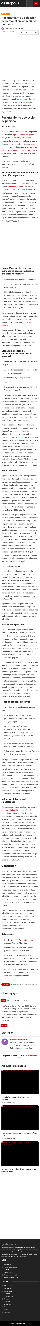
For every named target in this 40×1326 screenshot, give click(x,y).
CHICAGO (16, 1001)
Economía (7, 1294)
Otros (5, 1307)
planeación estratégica (23, 135)
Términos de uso (9, 1272)
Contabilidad (8, 1291)
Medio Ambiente (9, 1304)
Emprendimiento (9, 1296)
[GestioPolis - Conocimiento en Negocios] (8, 1244)
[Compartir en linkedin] (31, 32)
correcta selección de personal (22, 437)
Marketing (7, 1301)
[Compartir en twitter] (26, 32)
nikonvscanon (33, 1056)
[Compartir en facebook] (22, 32)
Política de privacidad (10, 1275)
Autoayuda (7, 1288)
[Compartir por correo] (36, 32)
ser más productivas (15, 187)
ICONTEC (25, 1001)
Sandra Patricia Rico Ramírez (14, 28)
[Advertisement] (20, 57)
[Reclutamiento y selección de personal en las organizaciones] (20, 1153)
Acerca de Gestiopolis (10, 1267)
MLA (9, 1001)
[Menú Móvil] (36, 3)
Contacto (7, 1270)
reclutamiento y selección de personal (24, 984)
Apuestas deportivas (11, 1277)
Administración (8, 1286)
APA (3, 1001)
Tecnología (7, 1312)
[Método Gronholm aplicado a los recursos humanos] (20, 1082)
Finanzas (7, 1299)
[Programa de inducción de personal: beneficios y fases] (20, 1117)
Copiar (4, 1025)
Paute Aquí (7, 1264)
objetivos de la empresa (29, 99)
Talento (6, 13)
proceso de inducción (9, 810)
